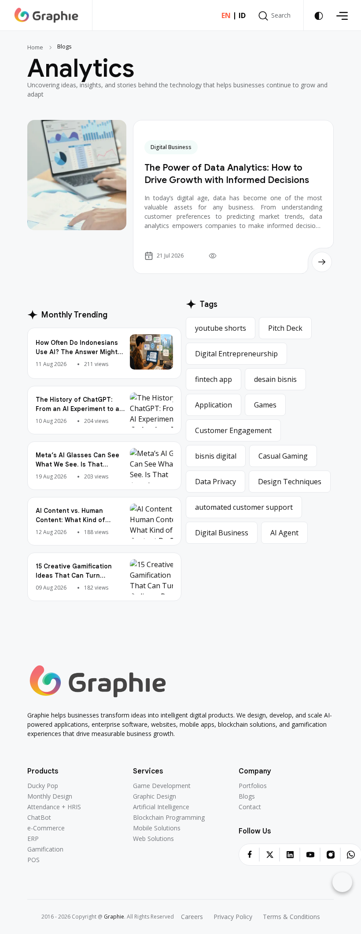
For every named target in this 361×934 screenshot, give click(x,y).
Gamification (45, 849)
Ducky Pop (42, 786)
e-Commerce (46, 828)
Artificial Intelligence (161, 807)
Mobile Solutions (156, 828)
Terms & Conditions (291, 917)
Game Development (162, 786)
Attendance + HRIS (54, 807)
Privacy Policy (233, 917)
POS (33, 860)
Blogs (247, 796)
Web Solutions (153, 839)
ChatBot (39, 818)
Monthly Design (49, 796)
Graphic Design (154, 796)
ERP (33, 839)
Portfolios (253, 786)
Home (35, 47)
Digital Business (171, 147)
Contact (250, 807)
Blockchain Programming (169, 818)
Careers (192, 917)
